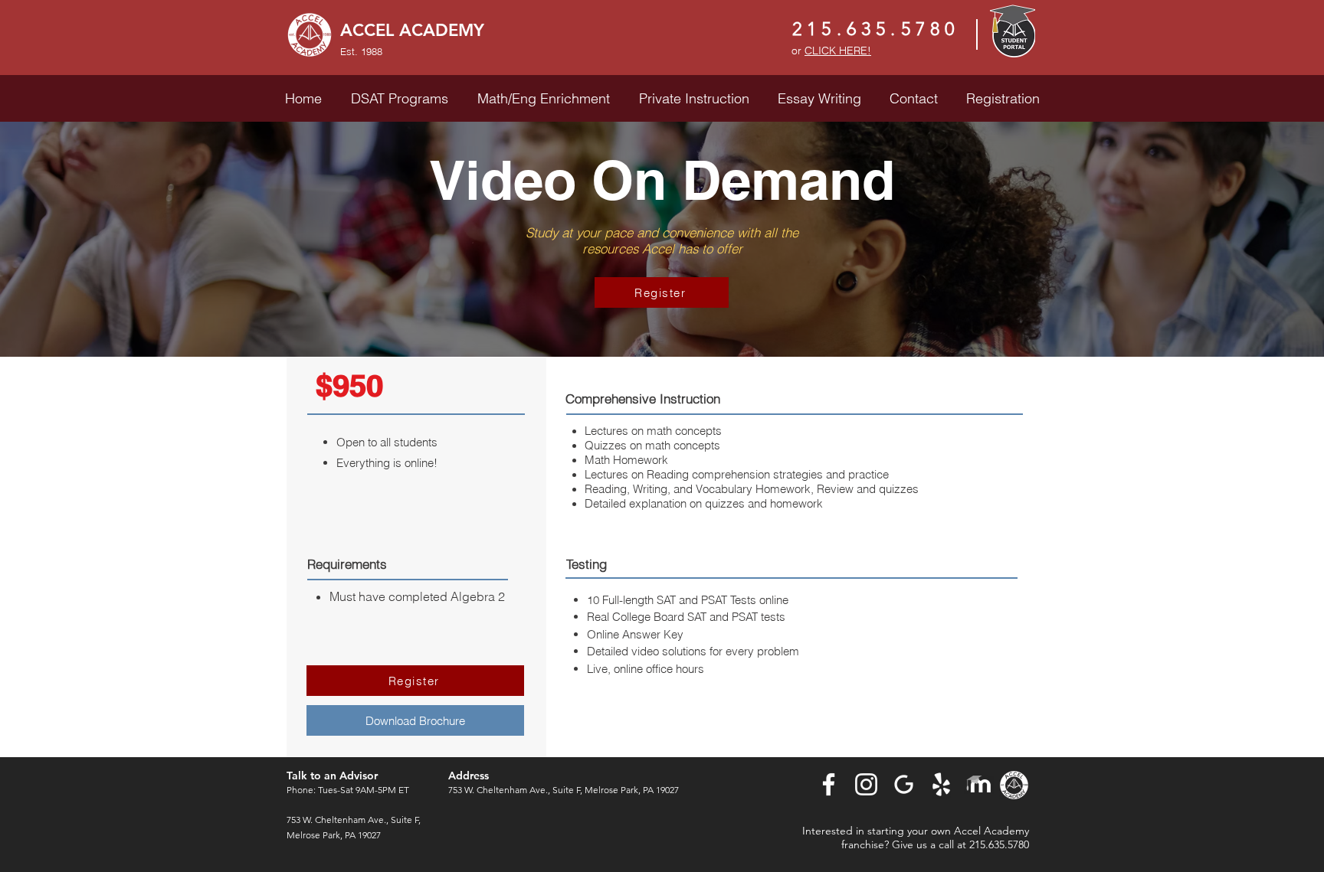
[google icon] (904, 784)
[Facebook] (829, 784)
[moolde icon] (979, 784)
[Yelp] (941, 784)
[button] (399, 98)
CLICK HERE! (838, 50)
